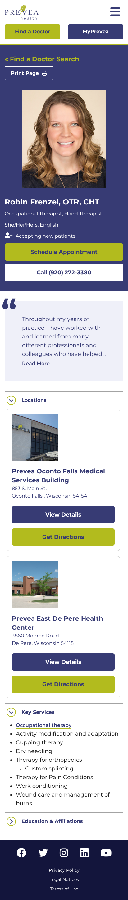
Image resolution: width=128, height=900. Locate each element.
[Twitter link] (43, 855)
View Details (63, 514)
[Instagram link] (64, 855)
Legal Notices (64, 879)
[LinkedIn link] (84, 855)
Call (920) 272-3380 (64, 272)
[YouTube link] (106, 855)
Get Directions (63, 537)
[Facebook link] (21, 855)
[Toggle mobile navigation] (115, 12)
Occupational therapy (43, 725)
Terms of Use (64, 889)
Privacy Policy (64, 870)
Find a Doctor (32, 31)
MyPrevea (96, 31)
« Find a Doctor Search (42, 59)
